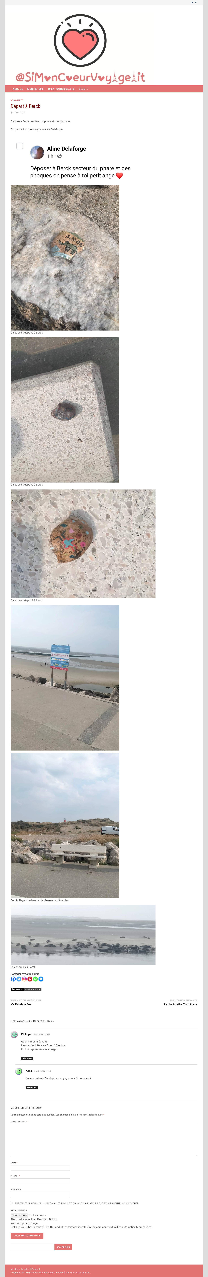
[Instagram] (195, 2)
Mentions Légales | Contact (25, 1269)
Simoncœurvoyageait (42, 1272)
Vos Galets (17, 100)
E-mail (15, 1176)
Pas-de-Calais (32, 989)
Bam (87, 1272)
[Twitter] (18, 979)
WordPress (75, 1272)
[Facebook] (192, 2)
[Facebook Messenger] (40, 979)
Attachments (19, 1210)
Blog (82, 88)
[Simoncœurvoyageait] (80, 48)
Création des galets (61, 88)
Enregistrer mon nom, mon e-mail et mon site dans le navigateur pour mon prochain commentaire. (77, 1203)
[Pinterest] (29, 979)
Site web (16, 1189)
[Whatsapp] (35, 979)
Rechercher (63, 1247)
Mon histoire (35, 88)
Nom (14, 1162)
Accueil (18, 88)
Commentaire (20, 1121)
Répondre (27, 1059)
